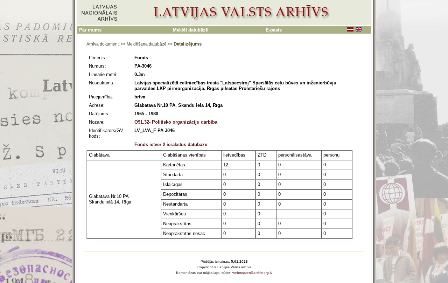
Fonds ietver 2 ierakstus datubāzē (170, 144)
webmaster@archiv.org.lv (252, 273)
